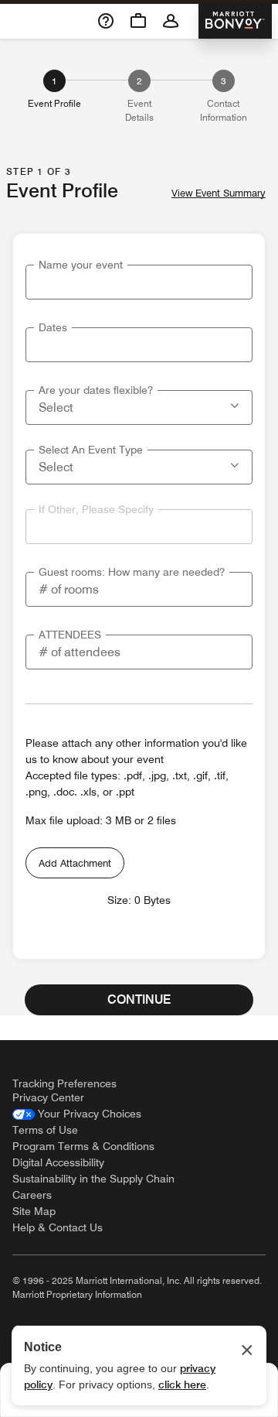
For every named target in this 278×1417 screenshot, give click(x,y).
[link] (76, 1114)
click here (182, 1384)
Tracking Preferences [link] (64, 1083)
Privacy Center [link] (48, 1097)
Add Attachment (75, 863)
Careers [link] (32, 1195)
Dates (53, 327)
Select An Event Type (91, 449)
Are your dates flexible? (96, 390)
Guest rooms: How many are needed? (132, 572)
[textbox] (139, 282)
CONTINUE (139, 999)
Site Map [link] (34, 1211)
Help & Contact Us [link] (57, 1227)
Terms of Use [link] (45, 1130)
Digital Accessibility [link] (58, 1162)
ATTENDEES (70, 634)
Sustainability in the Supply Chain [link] (93, 1178)
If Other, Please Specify (96, 509)
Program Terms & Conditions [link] (83, 1146)
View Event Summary (218, 193)
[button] (236, 404)
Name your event (81, 264)
